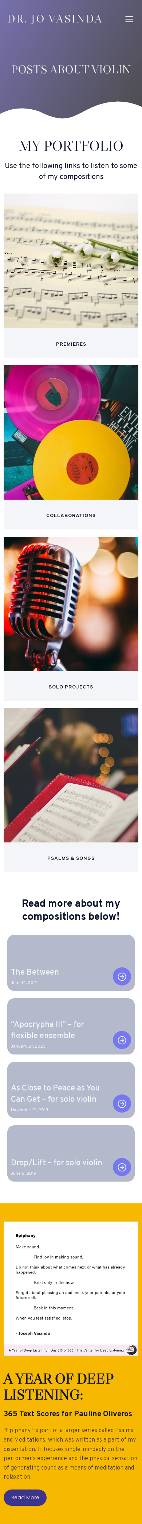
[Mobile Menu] (129, 18)
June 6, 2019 (23, 1173)
